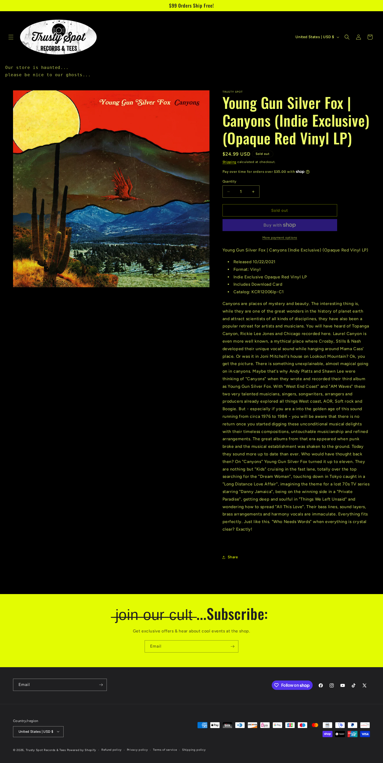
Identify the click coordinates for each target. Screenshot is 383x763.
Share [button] (233, 557)
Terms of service (165, 749)
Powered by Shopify (81, 750)
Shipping (230, 162)
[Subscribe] (232, 646)
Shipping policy (194, 749)
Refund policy (111, 749)
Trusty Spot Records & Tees (46, 750)
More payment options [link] (279, 237)
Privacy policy (137, 749)
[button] (11, 37)
